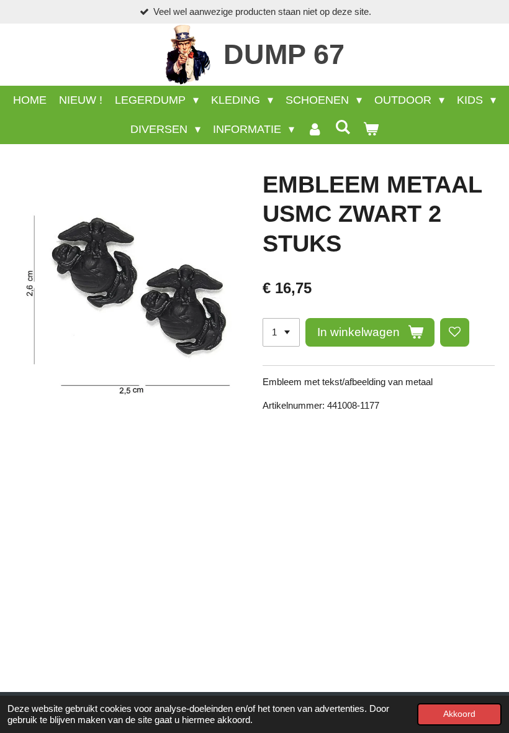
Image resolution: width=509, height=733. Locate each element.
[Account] (314, 129)
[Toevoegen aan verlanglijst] (454, 332)
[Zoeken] (343, 127)
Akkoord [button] (459, 714)
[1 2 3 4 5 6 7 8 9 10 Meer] (281, 332)
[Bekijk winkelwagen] (371, 129)
